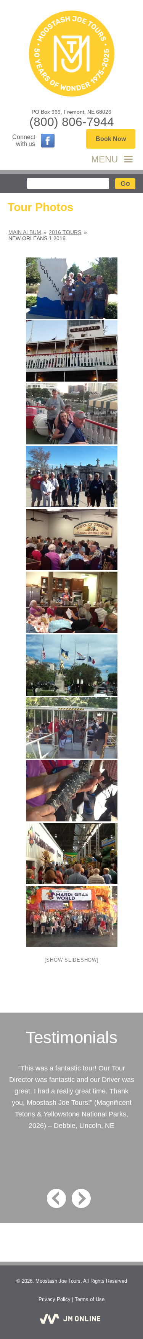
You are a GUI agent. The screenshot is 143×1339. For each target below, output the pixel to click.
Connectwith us (23, 140)
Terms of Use (89, 1299)
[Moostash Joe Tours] (72, 54)
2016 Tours (65, 232)
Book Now (111, 139)
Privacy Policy (55, 1299)
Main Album (24, 232)
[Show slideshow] (72, 960)
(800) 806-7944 (71, 122)
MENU (104, 159)
